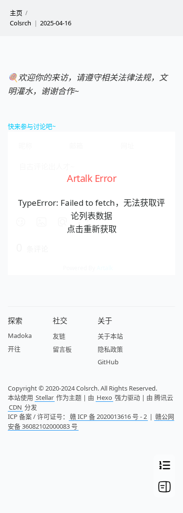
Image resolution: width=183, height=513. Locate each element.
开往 (14, 348)
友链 (59, 336)
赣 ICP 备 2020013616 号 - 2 (108, 416)
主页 (16, 12)
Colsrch (20, 23)
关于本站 (110, 336)
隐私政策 (110, 349)
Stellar (45, 397)
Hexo (104, 397)
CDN (15, 407)
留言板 (62, 349)
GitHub (108, 361)
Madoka (20, 335)
